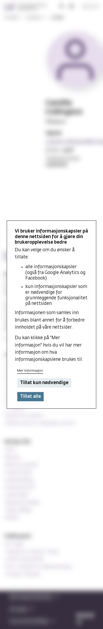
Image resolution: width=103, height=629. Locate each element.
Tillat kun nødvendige (44, 383)
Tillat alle (30, 396)
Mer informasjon (30, 370)
